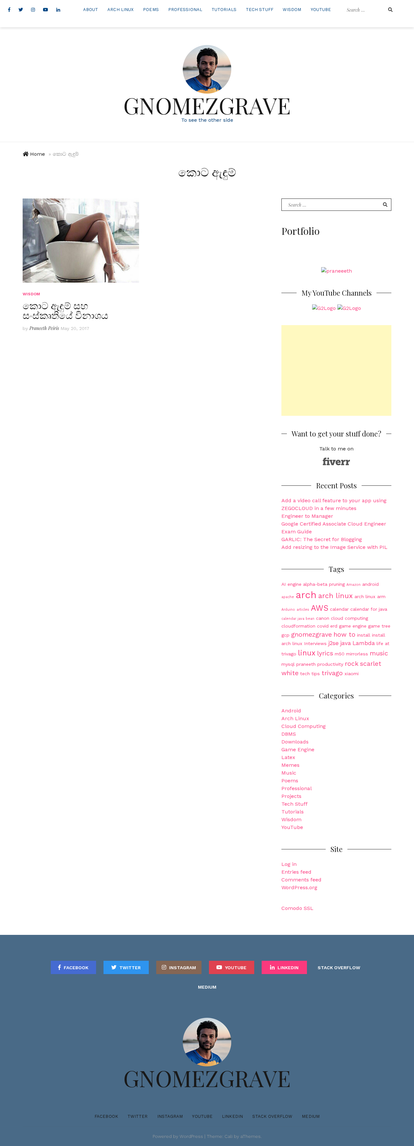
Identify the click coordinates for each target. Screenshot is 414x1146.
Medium (207, 987)
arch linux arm (370, 596)
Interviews (315, 643)
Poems (151, 9)
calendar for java (368, 609)
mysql (288, 664)
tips (315, 673)
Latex (288, 757)
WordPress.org (299, 887)
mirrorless (357, 653)
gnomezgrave (311, 634)
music (379, 653)
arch (306, 594)
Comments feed (301, 880)
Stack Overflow (339, 967)
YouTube (321, 9)
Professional (185, 9)
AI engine (291, 584)
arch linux (335, 596)
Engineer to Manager (307, 516)
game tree (379, 626)
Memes (290, 765)
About (90, 9)
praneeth (306, 664)
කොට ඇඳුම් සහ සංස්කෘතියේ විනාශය (65, 310)
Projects (291, 796)
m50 (339, 653)
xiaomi (351, 673)
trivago (332, 673)
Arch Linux (120, 9)
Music (288, 773)
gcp (285, 635)
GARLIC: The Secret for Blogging (321, 539)
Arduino (288, 609)
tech (305, 673)
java (345, 643)
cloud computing (349, 618)
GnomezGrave (207, 105)
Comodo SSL (297, 908)
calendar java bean (297, 619)
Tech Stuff (259, 9)
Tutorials (224, 9)
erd (333, 626)
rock (351, 663)
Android (291, 711)
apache (287, 597)
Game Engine (297, 749)
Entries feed (296, 872)
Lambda (364, 643)
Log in (289, 864)
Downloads (295, 742)
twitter (130, 967)
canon (322, 618)
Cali (228, 1136)
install (363, 635)
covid (323, 626)
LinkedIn (288, 967)
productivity (330, 664)
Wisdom (292, 9)
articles (303, 609)
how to (344, 634)
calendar (339, 609)
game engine (352, 626)
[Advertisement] (336, 370)
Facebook (76, 967)
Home (37, 154)
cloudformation (298, 626)
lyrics (325, 653)
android (370, 584)
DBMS (288, 734)
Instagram (182, 967)
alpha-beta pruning (324, 584)
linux (306, 653)
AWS (319, 608)
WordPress (191, 1136)
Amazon (353, 585)
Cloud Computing (303, 726)
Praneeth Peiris (44, 328)
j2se (333, 643)
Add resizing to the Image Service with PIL (334, 547)
